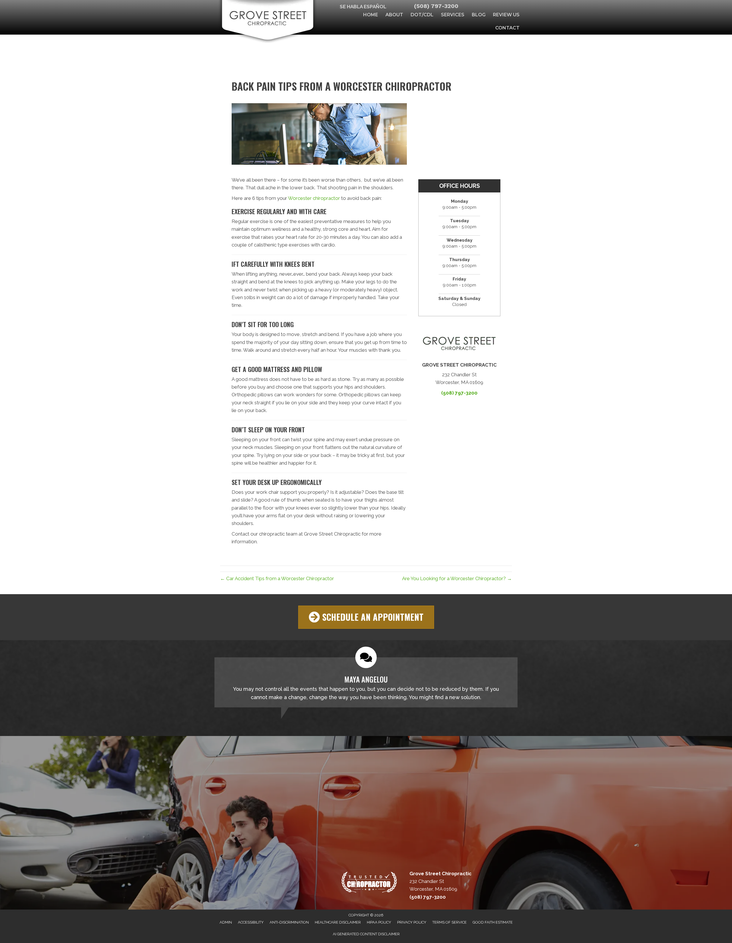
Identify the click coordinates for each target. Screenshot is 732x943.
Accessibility (251, 922)
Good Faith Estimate (493, 922)
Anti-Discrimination (289, 922)
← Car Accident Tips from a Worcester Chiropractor (277, 578)
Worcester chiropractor (314, 198)
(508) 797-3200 (436, 6)
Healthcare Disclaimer (338, 922)
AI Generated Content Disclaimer (366, 934)
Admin (226, 922)
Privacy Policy (411, 922)
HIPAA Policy (379, 922)
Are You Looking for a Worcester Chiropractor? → (457, 578)
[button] (366, 617)
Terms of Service (449, 922)
